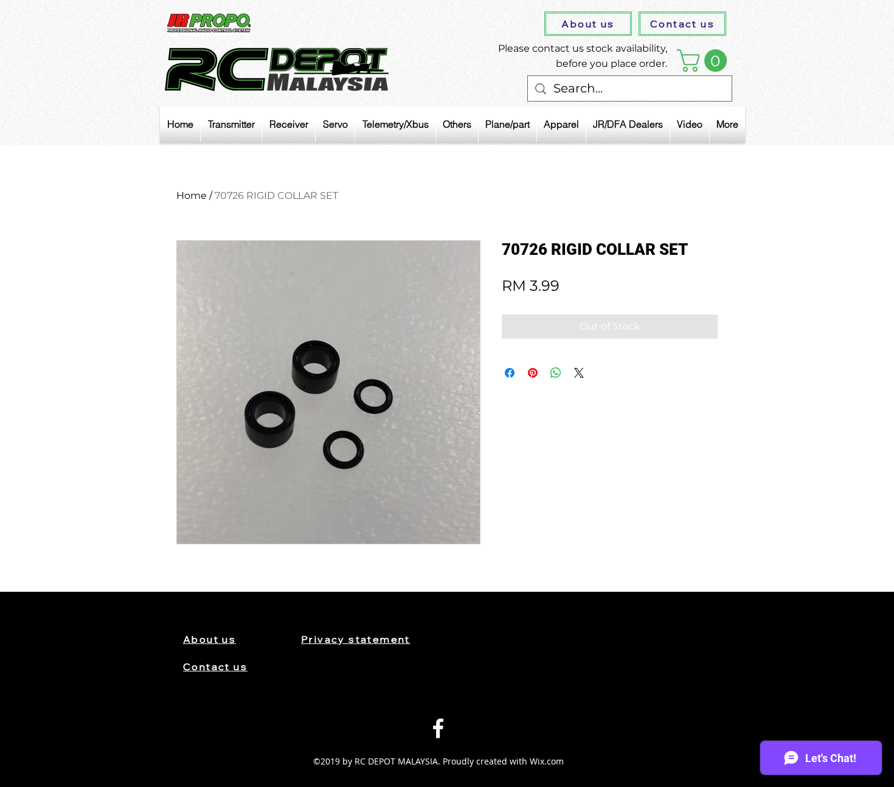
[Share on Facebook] (509, 373)
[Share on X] (579, 373)
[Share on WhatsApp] (556, 373)
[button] (704, 60)
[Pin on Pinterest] (532, 373)
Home (191, 195)
